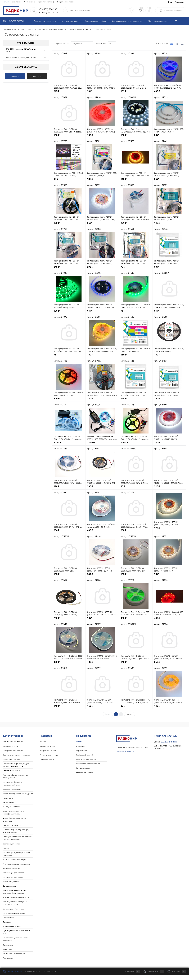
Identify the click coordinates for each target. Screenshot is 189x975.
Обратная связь (29, 2)
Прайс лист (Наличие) (46, 2)
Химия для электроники (12, 807)
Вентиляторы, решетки (11, 825)
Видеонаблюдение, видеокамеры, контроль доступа (16, 831)
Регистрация (179, 2)
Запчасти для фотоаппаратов (14, 873)
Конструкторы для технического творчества (15, 939)
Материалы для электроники (14, 913)
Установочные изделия (12, 926)
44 (45, 50)
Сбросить (36, 76)
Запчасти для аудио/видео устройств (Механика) (17, 854)
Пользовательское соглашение (88, 764)
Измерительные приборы (13, 750)
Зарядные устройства (11, 844)
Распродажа (8, 958)
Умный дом (7, 949)
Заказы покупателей (11, 882)
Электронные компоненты (13, 742)
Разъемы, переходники (12, 789)
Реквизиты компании (84, 772)
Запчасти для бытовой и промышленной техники (12, 783)
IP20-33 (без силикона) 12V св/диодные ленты (21, 50)
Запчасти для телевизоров (13, 877)
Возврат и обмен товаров (66, 2)
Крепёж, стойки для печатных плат (16, 897)
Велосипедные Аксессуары (13, 909)
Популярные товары (47, 746)
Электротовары (9, 918)
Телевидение (8, 945)
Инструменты (8, 802)
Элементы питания (10, 746)
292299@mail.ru (169, 741)
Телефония (7, 922)
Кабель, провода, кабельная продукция (18, 794)
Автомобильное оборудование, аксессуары (14, 819)
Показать (15, 76)
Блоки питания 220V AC (12, 771)
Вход (170, 2)
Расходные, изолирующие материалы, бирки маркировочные (17, 838)
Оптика (6, 848)
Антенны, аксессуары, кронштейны (16, 864)
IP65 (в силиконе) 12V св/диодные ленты (21, 58)
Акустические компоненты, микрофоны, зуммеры (13, 812)
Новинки (43, 742)
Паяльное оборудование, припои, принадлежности (15, 776)
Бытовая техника (9, 886)
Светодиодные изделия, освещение (16, 755)
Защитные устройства (11, 868)
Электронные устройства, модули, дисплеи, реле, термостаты (16, 765)
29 (45, 58)
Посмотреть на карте (125, 751)
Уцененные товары (47, 759)
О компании (16, 2)
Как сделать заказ (83, 768)
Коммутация (8, 798)
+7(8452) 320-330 (32, 971)
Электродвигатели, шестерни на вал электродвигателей (16, 903)
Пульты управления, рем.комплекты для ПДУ (17, 932)
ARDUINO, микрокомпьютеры (14, 860)
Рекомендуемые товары (49, 755)
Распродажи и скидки (48, 750)
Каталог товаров (16, 21)
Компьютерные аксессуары (14, 954)
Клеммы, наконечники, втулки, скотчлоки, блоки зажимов (14, 891)
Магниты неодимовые (11, 759)
